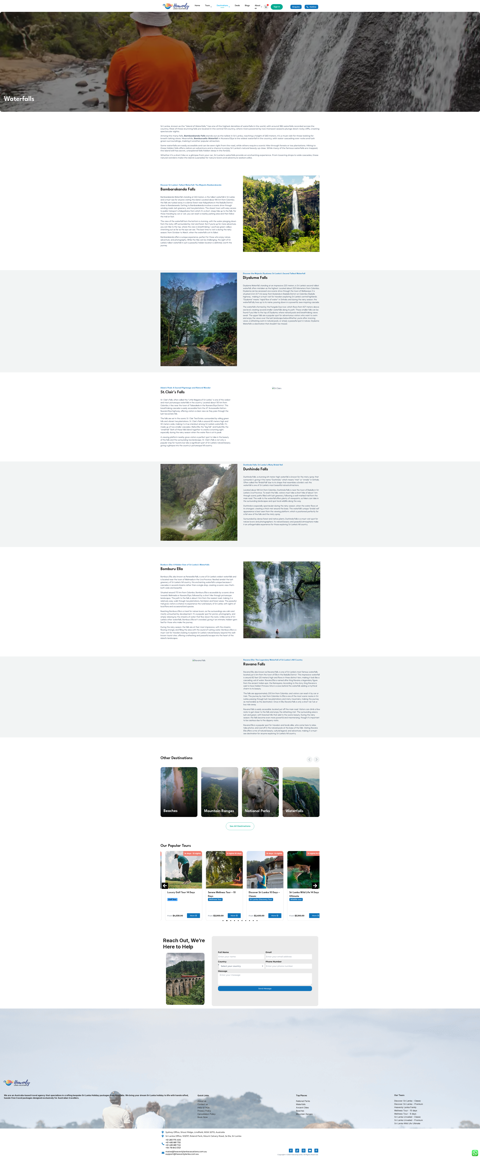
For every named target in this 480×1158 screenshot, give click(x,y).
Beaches (293, 811)
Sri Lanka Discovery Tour (215, 899)
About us (257, 6)
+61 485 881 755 (173, 1142)
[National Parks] (179, 792)
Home (197, 5)
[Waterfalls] (219, 792)
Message (222, 971)
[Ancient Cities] (260, 792)
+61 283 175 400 (173, 1140)
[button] (309, 760)
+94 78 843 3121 (173, 1148)
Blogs (247, 5)
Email (269, 952)
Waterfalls (213, 811)
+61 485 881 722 (173, 1145)
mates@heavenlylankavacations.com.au (186, 1151)
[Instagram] (304, 1151)
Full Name (223, 952)
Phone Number (274, 961)
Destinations (222, 5)
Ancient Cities (257, 811)
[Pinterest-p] (316, 1151)
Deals (237, 5)
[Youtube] (310, 1151)
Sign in (277, 6)
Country (222, 961)
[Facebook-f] (291, 1151)
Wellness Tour (170, 899)
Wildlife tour (250, 899)
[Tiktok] (297, 1151)
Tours (207, 5)
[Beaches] (301, 792)
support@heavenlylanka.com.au (182, 1154)
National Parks (176, 811)
